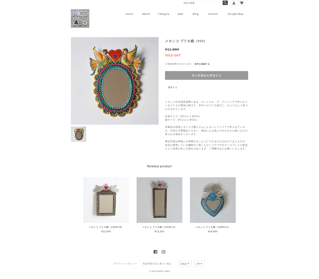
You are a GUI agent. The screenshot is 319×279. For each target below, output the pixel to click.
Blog (196, 14)
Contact (213, 14)
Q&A (180, 14)
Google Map (235, 14)
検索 (225, 3)
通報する (172, 87)
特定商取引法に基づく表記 (157, 263)
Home (129, 14)
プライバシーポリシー (125, 263)
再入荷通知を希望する (206, 75)
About (146, 14)
